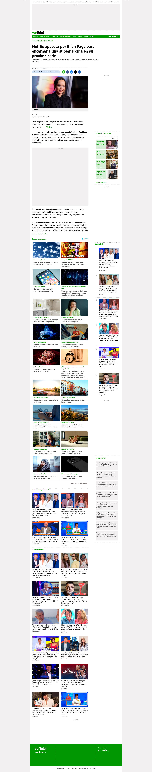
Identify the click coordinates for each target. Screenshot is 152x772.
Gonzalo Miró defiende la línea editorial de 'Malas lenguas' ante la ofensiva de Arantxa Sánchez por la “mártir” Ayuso (73, 512)
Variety (49, 127)
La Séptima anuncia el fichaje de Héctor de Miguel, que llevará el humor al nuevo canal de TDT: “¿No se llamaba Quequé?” (74, 600)
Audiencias (55, 36)
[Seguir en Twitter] (98, 750)
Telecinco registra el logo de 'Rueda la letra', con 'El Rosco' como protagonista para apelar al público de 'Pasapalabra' (45, 600)
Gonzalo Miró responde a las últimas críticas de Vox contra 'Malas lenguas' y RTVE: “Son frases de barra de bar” (45, 539)
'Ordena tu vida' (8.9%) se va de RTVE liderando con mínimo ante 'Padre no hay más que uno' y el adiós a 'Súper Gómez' (74, 572)
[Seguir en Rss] (108, 750)
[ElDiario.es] (113, 36)
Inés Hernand (117, 1)
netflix (45, 234)
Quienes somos (60, 768)
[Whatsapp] (63, 72)
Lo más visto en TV (65, 36)
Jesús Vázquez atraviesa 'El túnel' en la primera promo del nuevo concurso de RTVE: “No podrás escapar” (45, 682)
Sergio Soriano (36, 517)
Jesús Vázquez (88, 1)
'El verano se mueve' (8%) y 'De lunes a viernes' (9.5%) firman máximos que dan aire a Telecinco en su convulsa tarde (74, 628)
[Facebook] (67, 72)
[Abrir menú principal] (119, 32)
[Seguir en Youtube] (105, 750)
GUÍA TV (103, 133)
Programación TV (45, 36)
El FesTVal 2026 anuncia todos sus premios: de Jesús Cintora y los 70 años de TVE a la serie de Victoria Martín (74, 655)
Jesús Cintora (67, 1)
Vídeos (80, 36)
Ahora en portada (38, 550)
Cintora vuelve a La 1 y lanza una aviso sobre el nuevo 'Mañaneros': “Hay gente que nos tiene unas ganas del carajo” (45, 656)
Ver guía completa (101, 182)
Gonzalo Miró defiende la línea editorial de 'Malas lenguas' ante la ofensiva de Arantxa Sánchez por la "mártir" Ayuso (108, 313)
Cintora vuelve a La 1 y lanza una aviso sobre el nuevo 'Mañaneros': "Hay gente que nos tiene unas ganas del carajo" (108, 363)
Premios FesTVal (81, 1)
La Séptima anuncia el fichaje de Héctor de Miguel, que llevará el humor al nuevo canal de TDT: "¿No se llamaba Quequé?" (108, 388)
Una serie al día (94, 1)
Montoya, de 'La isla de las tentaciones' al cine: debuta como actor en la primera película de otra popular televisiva (44, 711)
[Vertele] (40, 748)
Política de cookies (83, 768)
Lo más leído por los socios (41, 490)
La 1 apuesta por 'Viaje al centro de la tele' (100, 143)
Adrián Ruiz (64, 545)
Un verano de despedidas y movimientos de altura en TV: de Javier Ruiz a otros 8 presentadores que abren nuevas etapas (44, 512)
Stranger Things (74, 1)
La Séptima (55, 1)
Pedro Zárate (35, 543)
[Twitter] (75, 72)
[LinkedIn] (79, 72)
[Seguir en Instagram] (103, 750)
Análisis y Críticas (88, 36)
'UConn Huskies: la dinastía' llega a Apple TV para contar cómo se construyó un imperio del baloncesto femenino (73, 683)
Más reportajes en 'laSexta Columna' (100, 173)
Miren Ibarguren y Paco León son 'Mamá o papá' (100, 153)
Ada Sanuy (35, 686)
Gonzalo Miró (100, 1)
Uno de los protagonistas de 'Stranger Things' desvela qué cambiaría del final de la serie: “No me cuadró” (106, 464)
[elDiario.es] (40, 752)
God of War (111, 1)
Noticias (35, 36)
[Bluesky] (71, 72)
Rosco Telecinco (61, 1)
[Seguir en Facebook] (100, 750)
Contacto (68, 768)
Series (74, 36)
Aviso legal (74, 768)
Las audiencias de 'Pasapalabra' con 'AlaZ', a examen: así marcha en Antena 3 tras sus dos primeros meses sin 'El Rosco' (74, 540)
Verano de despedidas (47, 1)
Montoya (106, 1)
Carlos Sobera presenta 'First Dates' (100, 163)
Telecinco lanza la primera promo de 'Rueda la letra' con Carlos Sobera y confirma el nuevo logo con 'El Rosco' (45, 627)
